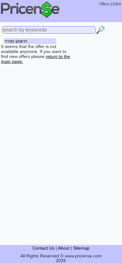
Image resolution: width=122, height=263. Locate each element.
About (63, 248)
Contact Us (43, 248)
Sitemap (81, 248)
